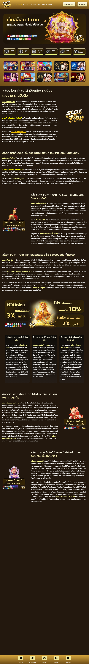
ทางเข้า (25, 4)
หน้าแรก (19, 4)
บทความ (49, 4)
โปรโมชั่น (33, 4)
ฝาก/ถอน (41, 4)
